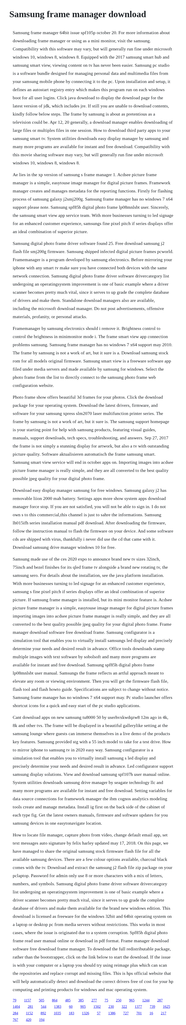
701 (139, 1013)
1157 (27, 1000)
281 (30, 1006)
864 (54, 1000)
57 (98, 1013)
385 (81, 1000)
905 (83, 1006)
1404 (16, 1006)
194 (41, 1020)
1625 (166, 1006)
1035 (57, 1013)
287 (160, 1000)
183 (71, 1013)
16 (151, 1013)
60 (71, 1006)
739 (152, 1006)
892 (43, 1013)
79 (14, 1000)
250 (118, 1000)
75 (106, 1000)
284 (15, 1013)
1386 (111, 1013)
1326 (85, 1013)
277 (94, 1000)
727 (126, 1013)
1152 (29, 1013)
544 (43, 1006)
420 (28, 1020)
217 (163, 1013)
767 (15, 1020)
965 (132, 1000)
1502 (97, 1006)
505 (41, 1000)
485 (68, 1000)
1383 (57, 1006)
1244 (145, 1000)
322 (124, 1006)
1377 (138, 1006)
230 (111, 1006)
